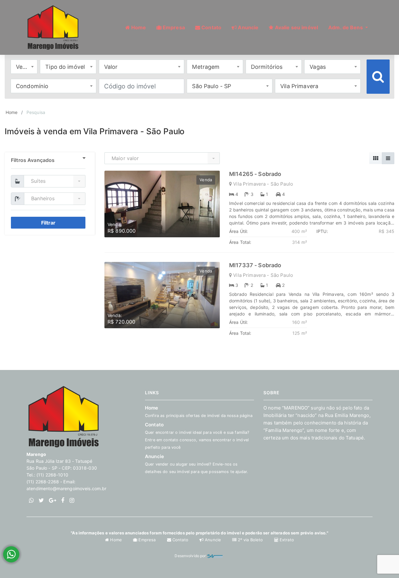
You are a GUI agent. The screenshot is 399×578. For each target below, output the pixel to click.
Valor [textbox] (111, 67)
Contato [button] (210, 27)
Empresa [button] (173, 27)
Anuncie (196, 463)
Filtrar (48, 223)
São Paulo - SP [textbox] (211, 86)
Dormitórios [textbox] (267, 67)
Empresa (147, 539)
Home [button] (138, 27)
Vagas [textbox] (318, 67)
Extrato (286, 539)
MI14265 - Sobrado (255, 174)
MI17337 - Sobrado (255, 265)
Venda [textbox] (24, 67)
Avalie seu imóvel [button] (296, 27)
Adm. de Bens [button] (346, 27)
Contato (180, 539)
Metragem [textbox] (205, 67)
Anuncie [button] (247, 27)
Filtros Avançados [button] (33, 160)
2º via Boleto (250, 539)
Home (12, 112)
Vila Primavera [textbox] (299, 86)
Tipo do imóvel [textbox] (65, 67)
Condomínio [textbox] (32, 86)
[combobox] (24, 66)
